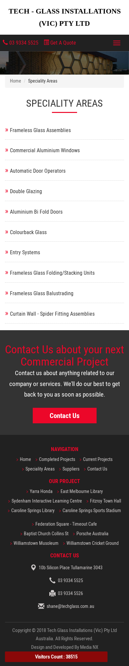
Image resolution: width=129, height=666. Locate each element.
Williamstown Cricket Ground (92, 543)
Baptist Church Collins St (46, 534)
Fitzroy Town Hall (105, 501)
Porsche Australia (92, 534)
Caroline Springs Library (33, 510)
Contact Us (65, 415)
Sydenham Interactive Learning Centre (47, 501)
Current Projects (97, 459)
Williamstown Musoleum (36, 543)
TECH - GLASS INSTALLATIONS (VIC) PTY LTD (65, 17)
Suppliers (71, 469)
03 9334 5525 (23, 43)
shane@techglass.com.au (70, 606)
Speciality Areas (40, 469)
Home (15, 81)
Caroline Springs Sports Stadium (92, 510)
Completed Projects (57, 459)
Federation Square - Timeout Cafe (66, 524)
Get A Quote (62, 43)
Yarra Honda (41, 491)
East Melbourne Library (82, 491)
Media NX (89, 647)
